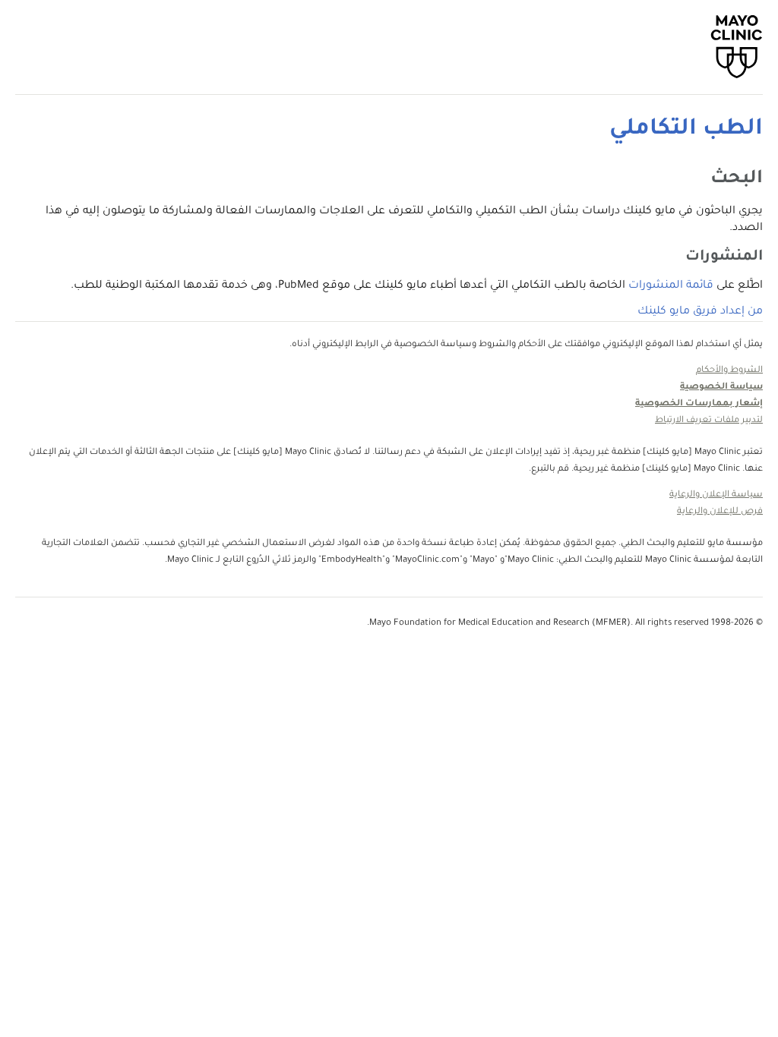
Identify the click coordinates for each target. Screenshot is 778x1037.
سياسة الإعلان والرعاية (716, 495)
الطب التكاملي (686, 130)
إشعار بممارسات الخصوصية (699, 404)
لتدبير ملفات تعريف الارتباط (709, 421)
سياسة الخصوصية (721, 387)
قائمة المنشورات (670, 286)
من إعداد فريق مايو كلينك (700, 312)
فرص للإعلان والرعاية (720, 512)
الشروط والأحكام (729, 371)
